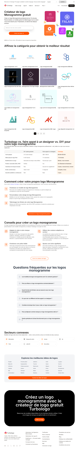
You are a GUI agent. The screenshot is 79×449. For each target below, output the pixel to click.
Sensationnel (61, 368)
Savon (47, 363)
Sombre (47, 372)
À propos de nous (30, 442)
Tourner (35, 363)
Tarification (45, 432)
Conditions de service (64, 445)
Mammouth (35, 366)
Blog (60, 436)
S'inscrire (71, 5)
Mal (9, 370)
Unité (47, 361)
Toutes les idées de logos (39, 377)
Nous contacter (46, 434)
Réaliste (22, 372)
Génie (34, 368)
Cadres (22, 368)
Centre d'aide (45, 436)
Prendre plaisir (24, 361)
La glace (60, 361)
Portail (47, 370)
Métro (34, 370)
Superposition (24, 363)
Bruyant (60, 366)
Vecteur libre (61, 372)
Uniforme (10, 366)
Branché (60, 370)
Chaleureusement (25, 366)
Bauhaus (35, 372)
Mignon (47, 366)
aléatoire (35, 361)
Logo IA (25, 5)
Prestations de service (64, 432)
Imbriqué (23, 370)
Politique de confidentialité (65, 439)
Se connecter (65, 5)
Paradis (10, 361)
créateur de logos (14, 184)
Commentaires (46, 439)
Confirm (62, 1)
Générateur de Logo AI (31, 436)
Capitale (10, 368)
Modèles (61, 434)
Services (44, 441)
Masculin (10, 363)
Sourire (60, 363)
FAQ (43, 443)
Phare (47, 368)
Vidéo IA (31, 5)
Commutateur (11, 372)
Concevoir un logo (46, 445)
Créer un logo (18, 5)
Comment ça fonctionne (32, 444)
